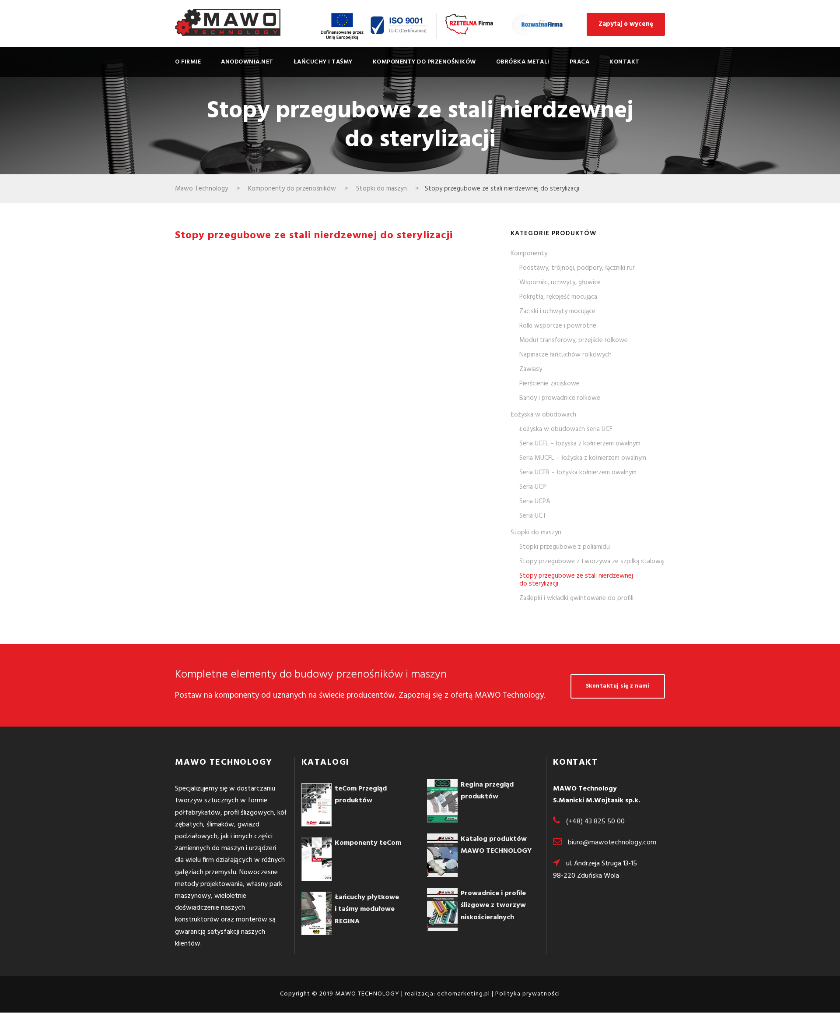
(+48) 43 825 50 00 (595, 821)
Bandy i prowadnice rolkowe (559, 398)
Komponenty (529, 253)
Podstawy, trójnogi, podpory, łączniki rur (577, 268)
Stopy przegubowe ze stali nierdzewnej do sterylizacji (576, 580)
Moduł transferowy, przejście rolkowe (573, 340)
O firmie (188, 62)
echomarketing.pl (463, 994)
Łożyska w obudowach (543, 414)
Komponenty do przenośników (424, 62)
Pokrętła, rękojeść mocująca (558, 297)
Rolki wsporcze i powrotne (557, 326)
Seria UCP (532, 487)
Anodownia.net (247, 62)
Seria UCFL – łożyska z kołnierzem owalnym (579, 443)
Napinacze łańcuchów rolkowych (565, 354)
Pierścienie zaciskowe (549, 383)
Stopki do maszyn (536, 532)
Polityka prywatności (527, 994)
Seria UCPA (534, 501)
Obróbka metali (523, 62)
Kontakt (624, 62)
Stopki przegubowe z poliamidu (564, 547)
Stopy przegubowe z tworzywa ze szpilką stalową (591, 561)
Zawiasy (530, 369)
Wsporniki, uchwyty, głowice (560, 282)
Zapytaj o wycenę (625, 24)
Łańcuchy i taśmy (323, 62)
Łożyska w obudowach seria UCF (565, 429)
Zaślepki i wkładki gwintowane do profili (576, 598)
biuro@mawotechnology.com (612, 842)
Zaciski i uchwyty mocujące (557, 311)
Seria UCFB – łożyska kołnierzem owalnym (578, 472)
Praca (580, 62)
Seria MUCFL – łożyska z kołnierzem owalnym (582, 458)
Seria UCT (532, 516)
